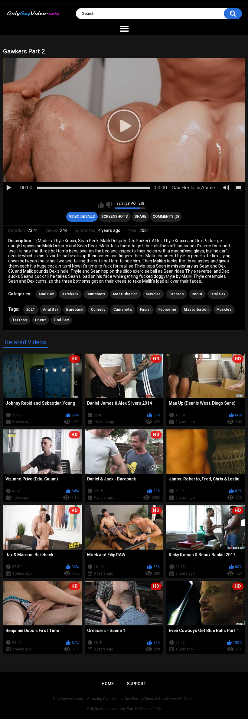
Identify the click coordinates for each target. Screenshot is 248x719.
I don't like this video (109, 205)
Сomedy (98, 309)
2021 (30, 309)
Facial (145, 309)
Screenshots (114, 216)
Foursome (167, 309)
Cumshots (95, 294)
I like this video (101, 205)
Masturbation (125, 294)
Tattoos (176, 294)
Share (140, 216)
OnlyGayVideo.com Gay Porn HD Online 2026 (124, 709)
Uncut (197, 294)
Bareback (70, 294)
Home (108, 683)
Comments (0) (166, 216)
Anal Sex (46, 294)
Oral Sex (217, 294)
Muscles (153, 294)
